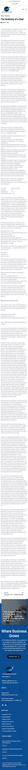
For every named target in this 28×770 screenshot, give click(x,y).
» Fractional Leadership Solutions (8, 731)
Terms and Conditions (7, 763)
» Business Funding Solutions (8, 728)
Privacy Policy (17, 763)
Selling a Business (5, 16)
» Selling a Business (5, 719)
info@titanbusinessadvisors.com (9, 695)
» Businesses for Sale (6, 714)
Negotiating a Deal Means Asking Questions (12, 749)
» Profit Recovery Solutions (7, 726)
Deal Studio (13, 766)
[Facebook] (2, 705)
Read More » (4, 745)
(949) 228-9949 (5, 693)
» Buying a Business (5, 717)
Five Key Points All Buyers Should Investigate (12, 755)
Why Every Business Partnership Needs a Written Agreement (11, 741)
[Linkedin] (5, 705)
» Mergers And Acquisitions (7, 721)
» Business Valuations (6, 724)
